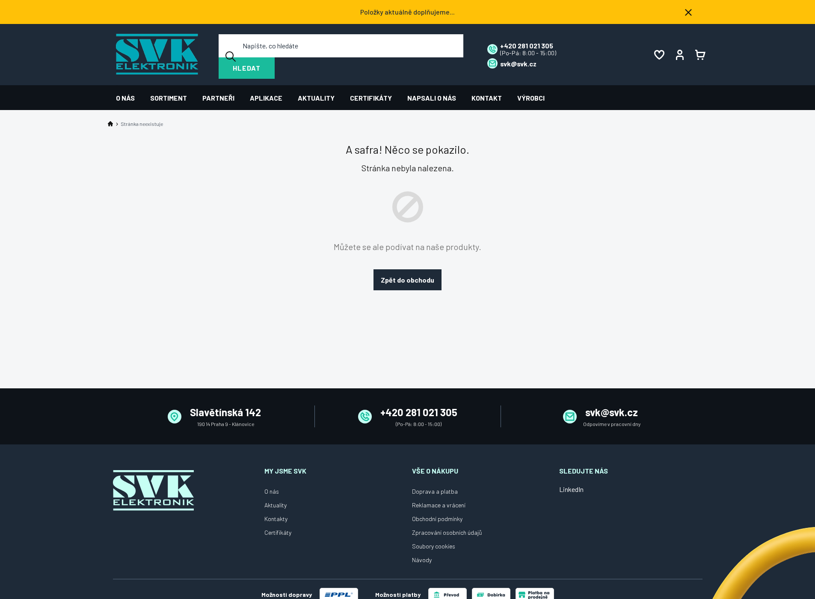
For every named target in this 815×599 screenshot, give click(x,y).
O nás (271, 491)
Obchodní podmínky (437, 518)
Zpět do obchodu (407, 280)
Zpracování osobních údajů (447, 532)
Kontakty (275, 518)
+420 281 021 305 (418, 412)
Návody (422, 559)
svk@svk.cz (611, 412)
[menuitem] (129, 97)
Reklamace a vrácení (438, 505)
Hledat (247, 68)
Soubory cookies (433, 546)
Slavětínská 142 (225, 412)
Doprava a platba (435, 491)
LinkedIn (571, 489)
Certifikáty (277, 532)
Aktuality (275, 505)
